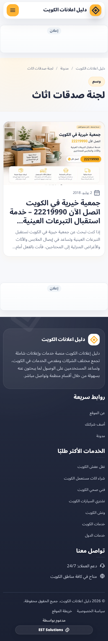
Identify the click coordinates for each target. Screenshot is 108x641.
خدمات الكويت (93, 524)
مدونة (64, 68)
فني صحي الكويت (91, 490)
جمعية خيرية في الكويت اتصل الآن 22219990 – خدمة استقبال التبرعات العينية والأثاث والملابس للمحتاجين (55, 212)
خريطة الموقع (62, 611)
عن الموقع (97, 413)
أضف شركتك (95, 424)
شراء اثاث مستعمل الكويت (84, 478)
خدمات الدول (95, 535)
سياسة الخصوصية (91, 611)
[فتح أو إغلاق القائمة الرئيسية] (13, 10)
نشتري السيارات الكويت (87, 501)
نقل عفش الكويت (91, 467)
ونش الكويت (95, 513)
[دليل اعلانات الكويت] (95, 10)
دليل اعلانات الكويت (65, 10)
